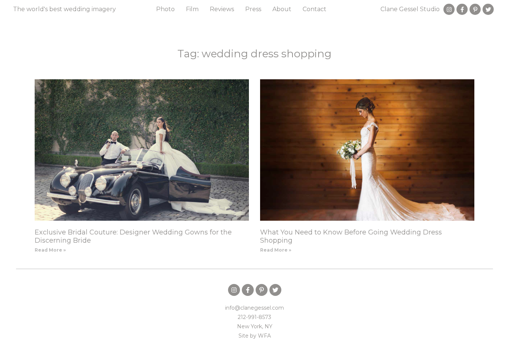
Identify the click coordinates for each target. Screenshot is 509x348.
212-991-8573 (254, 317)
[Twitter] (488, 9)
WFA (264, 335)
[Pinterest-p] (475, 9)
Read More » (50, 250)
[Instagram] (449, 9)
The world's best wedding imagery (64, 9)
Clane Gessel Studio (410, 9)
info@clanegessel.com (254, 307)
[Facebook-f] (462, 9)
